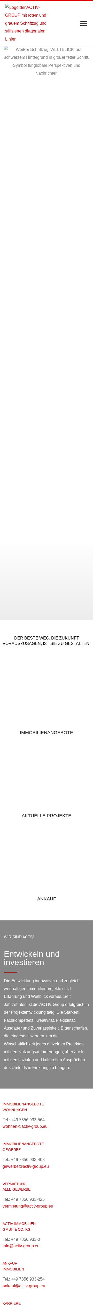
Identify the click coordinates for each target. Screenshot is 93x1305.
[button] (83, 23)
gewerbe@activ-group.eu (26, 1166)
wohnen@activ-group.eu (25, 1126)
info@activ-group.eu (21, 1246)
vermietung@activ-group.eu (28, 1206)
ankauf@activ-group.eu (24, 1286)
